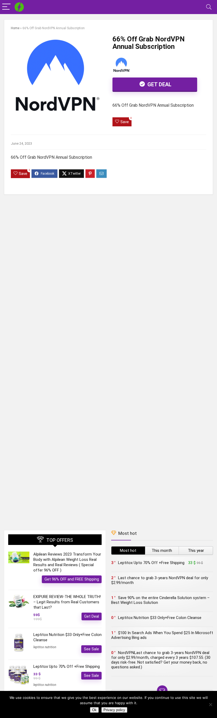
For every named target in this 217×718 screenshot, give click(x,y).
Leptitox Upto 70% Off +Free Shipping (66, 666)
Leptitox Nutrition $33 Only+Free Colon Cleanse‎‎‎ (159, 617)
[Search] (208, 7)
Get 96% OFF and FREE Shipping (71, 579)
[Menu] (6, 7)
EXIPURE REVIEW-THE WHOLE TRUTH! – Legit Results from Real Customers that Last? (67, 602)
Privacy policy (114, 710)
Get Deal (158, 84)
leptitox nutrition (44, 647)
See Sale (91, 649)
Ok (94, 710)
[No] (210, 704)
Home (15, 28)
